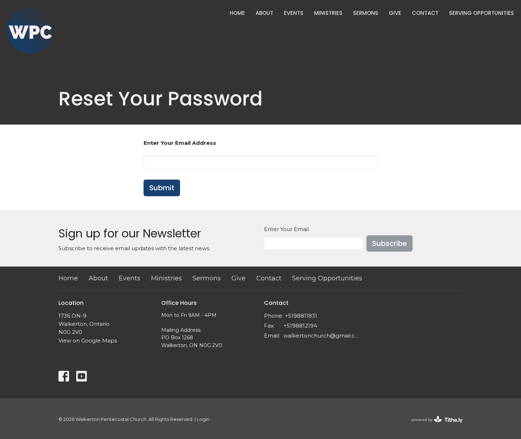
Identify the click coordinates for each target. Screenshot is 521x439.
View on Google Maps (87, 340)
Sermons (365, 13)
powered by (433, 425)
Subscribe (389, 243)
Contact (425, 13)
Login (203, 419)
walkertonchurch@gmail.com (322, 335)
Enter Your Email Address (180, 142)
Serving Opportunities (481, 13)
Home (237, 13)
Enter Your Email (286, 229)
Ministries (328, 13)
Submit (161, 188)
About (264, 13)
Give (395, 13)
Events (293, 13)
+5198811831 (301, 315)
